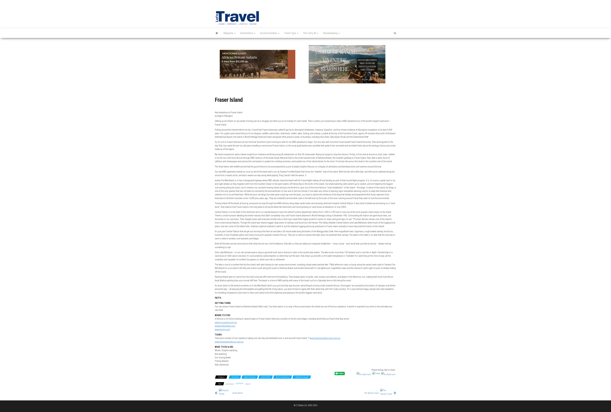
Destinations (247, 33)
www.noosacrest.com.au (226, 322)
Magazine (229, 33)
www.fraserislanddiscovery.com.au (325, 338)
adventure (229, 384)
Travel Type (290, 33)
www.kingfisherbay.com (225, 326)
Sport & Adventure (282, 377)
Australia (235, 377)
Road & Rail (265, 377)
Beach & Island (249, 377)
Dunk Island (237, 393)
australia (239, 383)
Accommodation (269, 33)
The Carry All (310, 33)
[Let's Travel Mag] (216, 33)
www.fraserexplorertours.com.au (229, 342)
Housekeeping (330, 33)
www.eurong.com (222, 329)
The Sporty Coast (371, 393)
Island (247, 384)
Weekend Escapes (301, 377)
